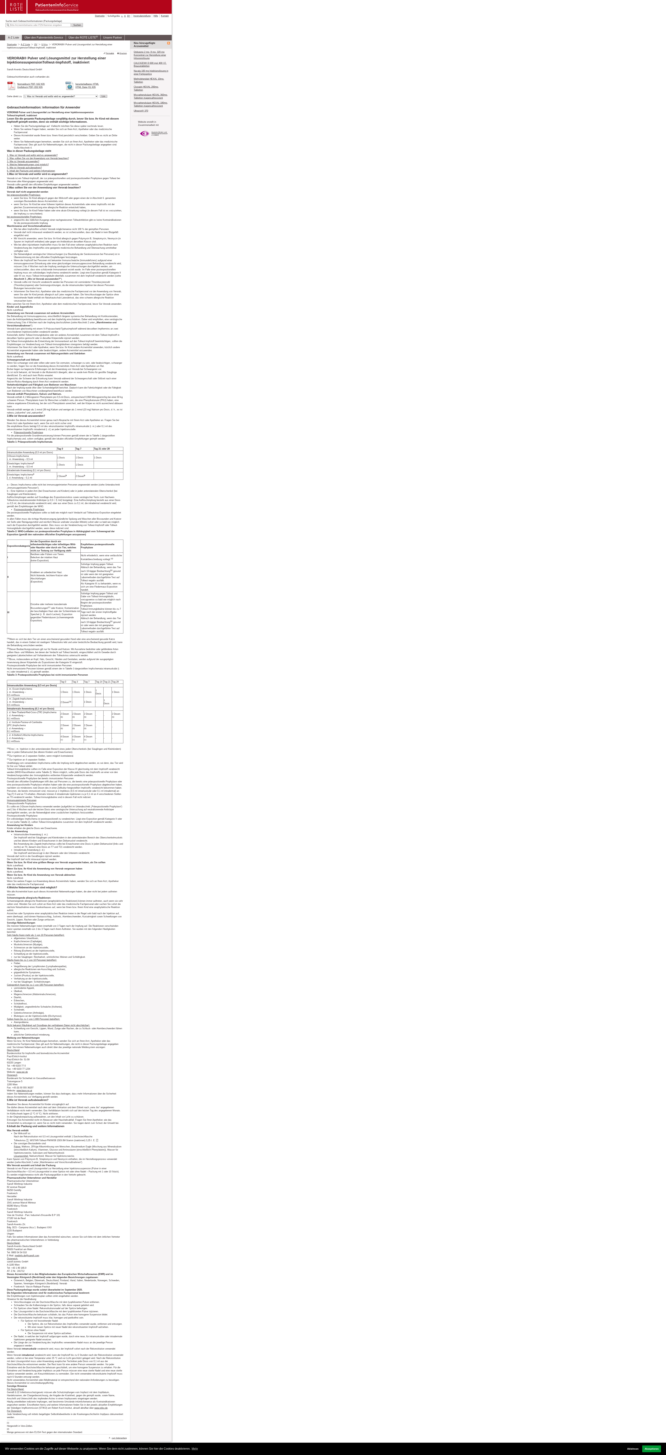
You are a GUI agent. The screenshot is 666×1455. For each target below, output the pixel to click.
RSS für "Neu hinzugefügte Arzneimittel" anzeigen (168, 43)
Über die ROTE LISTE (83, 37)
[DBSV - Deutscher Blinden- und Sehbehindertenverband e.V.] (153, 138)
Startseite (100, 16)
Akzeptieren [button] (652, 1448)
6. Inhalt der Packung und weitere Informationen (31, 171)
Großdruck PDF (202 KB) (30, 87)
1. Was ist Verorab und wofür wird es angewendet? (32, 155)
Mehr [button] (195, 1448)
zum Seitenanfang (119, 1438)
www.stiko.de (101, 1408)
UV (35, 44)
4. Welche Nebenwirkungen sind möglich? (28, 164)
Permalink (110, 53)
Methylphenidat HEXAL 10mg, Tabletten (149, 80)
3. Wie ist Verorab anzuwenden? (23, 161)
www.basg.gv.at (24, 1090)
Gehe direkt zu (14, 96)
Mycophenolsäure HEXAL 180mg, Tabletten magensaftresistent (151, 104)
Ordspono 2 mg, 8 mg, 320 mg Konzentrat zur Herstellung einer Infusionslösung (150, 55)
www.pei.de (22, 1072)
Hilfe (155, 16)
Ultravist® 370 (141, 110)
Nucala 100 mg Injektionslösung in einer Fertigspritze (151, 72)
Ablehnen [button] (633, 1448)
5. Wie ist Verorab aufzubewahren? (24, 167)
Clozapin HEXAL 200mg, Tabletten (146, 88)
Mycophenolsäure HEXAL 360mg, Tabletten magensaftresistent (151, 96)
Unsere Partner (112, 37)
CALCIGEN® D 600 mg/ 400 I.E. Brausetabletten (150, 64)
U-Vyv (44, 44)
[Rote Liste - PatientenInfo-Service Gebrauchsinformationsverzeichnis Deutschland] (42, 12)
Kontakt (165, 16)
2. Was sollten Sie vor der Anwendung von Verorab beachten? (38, 158)
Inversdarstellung (142, 16)
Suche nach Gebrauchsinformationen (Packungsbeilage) (34, 21)
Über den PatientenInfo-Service (43, 37)
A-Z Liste (13, 37)
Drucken (123, 53)
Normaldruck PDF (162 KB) (31, 84)
